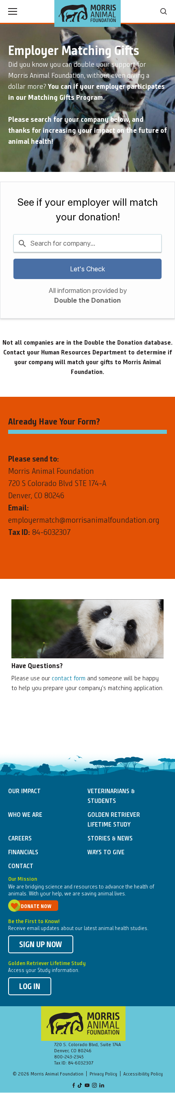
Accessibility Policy (143, 1074)
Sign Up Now (40, 945)
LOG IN (29, 987)
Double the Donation (87, 300)
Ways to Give (106, 852)
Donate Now (36, 906)
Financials (23, 852)
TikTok (80, 1086)
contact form (68, 678)
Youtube (87, 1086)
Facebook (73, 1086)
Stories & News (110, 839)
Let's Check (87, 269)
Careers (20, 839)
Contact (20, 866)
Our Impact (24, 791)
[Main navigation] (12, 11)
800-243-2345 (69, 1057)
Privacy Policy (103, 1074)
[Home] (88, 13)
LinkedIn (101, 1086)
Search (163, 11)
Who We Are (25, 815)
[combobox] (87, 243)
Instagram (94, 1086)
